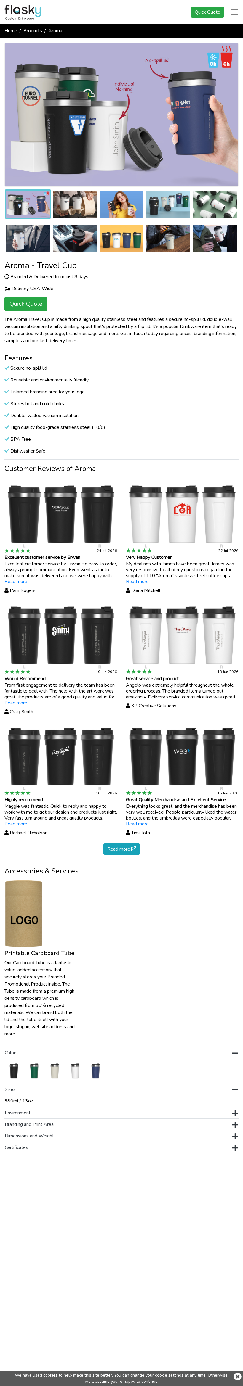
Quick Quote (207, 12)
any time (198, 1375)
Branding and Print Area (29, 1124)
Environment (18, 1113)
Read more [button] (119, 849)
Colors (11, 1052)
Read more (15, 582)
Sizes (10, 1089)
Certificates (16, 1147)
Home (10, 31)
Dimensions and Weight (29, 1136)
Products (32, 31)
